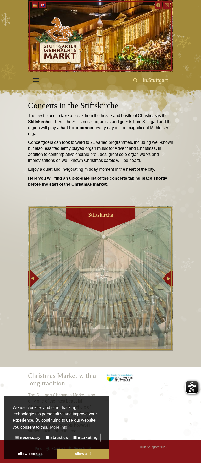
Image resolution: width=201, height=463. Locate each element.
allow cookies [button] (30, 453)
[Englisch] (43, 5)
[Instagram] (167, 5)
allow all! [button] (83, 453)
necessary (30, 437)
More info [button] (58, 427)
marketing (87, 437)
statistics (58, 437)
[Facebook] (158, 5)
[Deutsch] (35, 5)
